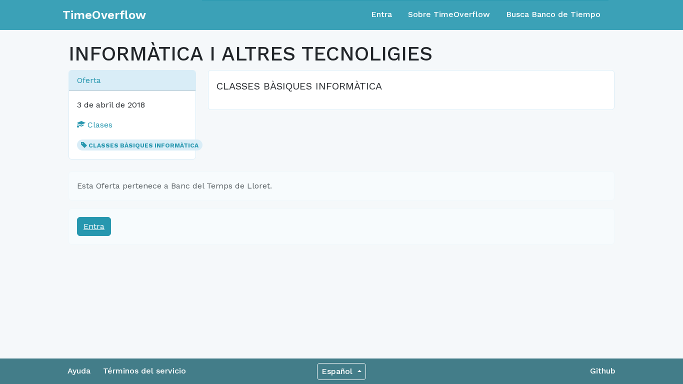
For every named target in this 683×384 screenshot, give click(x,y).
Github (603, 371)
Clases (98, 125)
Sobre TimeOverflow (449, 14)
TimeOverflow (104, 15)
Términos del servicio (144, 371)
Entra (381, 14)
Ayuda (79, 371)
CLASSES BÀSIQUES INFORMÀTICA (143, 145)
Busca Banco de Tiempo (553, 14)
